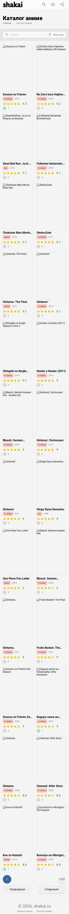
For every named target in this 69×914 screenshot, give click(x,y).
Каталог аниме (44, 911)
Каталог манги (24, 911)
